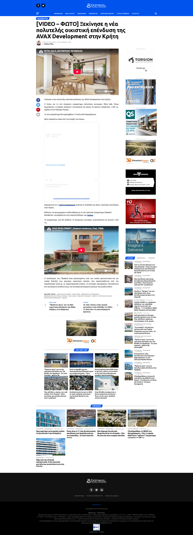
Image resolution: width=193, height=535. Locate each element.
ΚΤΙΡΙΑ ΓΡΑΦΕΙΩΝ (123, 13)
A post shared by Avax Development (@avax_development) (71, 198)
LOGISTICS (135, 13)
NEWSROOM (58, 13)
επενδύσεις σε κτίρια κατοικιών (56, 296)
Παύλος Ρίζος (48, 44)
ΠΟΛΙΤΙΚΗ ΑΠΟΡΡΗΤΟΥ (95, 496)
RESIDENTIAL (93, 13)
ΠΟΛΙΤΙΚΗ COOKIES (112, 496)
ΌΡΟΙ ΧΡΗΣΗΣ (79, 496)
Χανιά (65, 297)
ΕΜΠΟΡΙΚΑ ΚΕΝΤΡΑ (107, 13)
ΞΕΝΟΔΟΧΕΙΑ (81, 13)
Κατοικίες (73, 296)
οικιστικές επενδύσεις (53, 297)
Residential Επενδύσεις (90, 294)
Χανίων (90, 215)
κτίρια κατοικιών (106, 296)
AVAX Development (67, 205)
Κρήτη (95, 296)
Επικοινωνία (96, 504)
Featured (76, 294)
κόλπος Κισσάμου (84, 296)
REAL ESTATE (69, 13)
